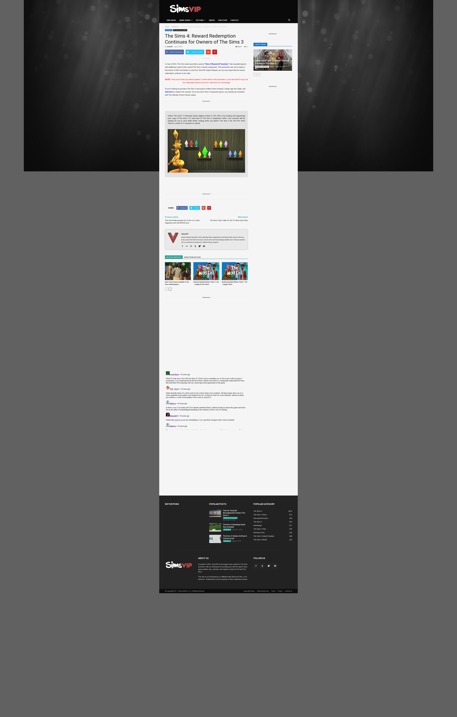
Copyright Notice (249, 591)
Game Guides (185, 20)
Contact (235, 20)
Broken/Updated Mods (201, 279)
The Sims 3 (257, 522)
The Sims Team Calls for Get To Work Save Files (229, 220)
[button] (289, 20)
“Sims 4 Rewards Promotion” (216, 64)
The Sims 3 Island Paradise (263, 536)
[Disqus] (206, 338)
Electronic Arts (259, 532)
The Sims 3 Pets (259, 529)
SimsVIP (170, 46)
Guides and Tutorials (230, 518)
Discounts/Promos (260, 518)
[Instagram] (192, 246)
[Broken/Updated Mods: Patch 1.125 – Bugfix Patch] (235, 271)
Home (167, 27)
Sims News (171, 20)
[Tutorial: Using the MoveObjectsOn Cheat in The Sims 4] (215, 513)
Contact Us (288, 591)
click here (169, 92)
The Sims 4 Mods (260, 539)
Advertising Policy (263, 591)
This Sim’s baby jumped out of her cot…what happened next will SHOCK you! (182, 221)
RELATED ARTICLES (173, 257)
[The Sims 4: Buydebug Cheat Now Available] (215, 527)
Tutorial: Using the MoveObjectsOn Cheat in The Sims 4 (234, 513)
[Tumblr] (196, 246)
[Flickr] (188, 246)
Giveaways (257, 525)
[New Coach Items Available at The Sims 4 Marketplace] (178, 271)
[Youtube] (205, 246)
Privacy (280, 591)
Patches (200, 20)
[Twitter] (200, 246)
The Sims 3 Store (260, 515)
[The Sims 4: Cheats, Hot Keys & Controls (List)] (215, 539)
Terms (273, 591)
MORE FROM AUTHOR (192, 257)
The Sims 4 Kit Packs (262, 66)
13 (247, 46)
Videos (212, 20)
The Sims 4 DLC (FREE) (180, 30)
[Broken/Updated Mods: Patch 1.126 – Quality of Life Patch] (206, 271)
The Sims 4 (169, 30)
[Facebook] (183, 246)
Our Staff (222, 20)
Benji (272, 66)
